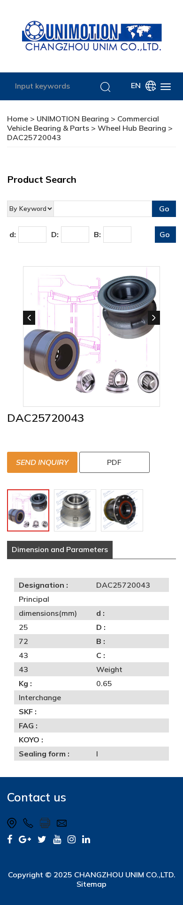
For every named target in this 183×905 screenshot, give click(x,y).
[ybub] (57, 839)
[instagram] (72, 839)
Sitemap (91, 884)
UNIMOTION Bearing (73, 118)
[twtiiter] (42, 839)
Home (17, 118)
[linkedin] (86, 839)
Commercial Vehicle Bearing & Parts (83, 123)
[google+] (25, 839)
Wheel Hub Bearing (132, 128)
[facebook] (9, 839)
